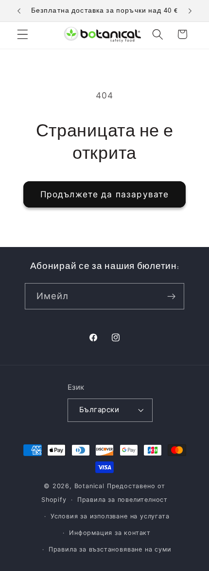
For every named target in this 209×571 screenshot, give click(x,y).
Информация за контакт (110, 532)
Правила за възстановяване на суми (110, 549)
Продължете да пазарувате (104, 194)
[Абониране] (171, 296)
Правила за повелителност (122, 499)
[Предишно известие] (19, 10)
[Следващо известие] (190, 10)
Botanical (90, 486)
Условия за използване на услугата (110, 516)
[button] (22, 34)
